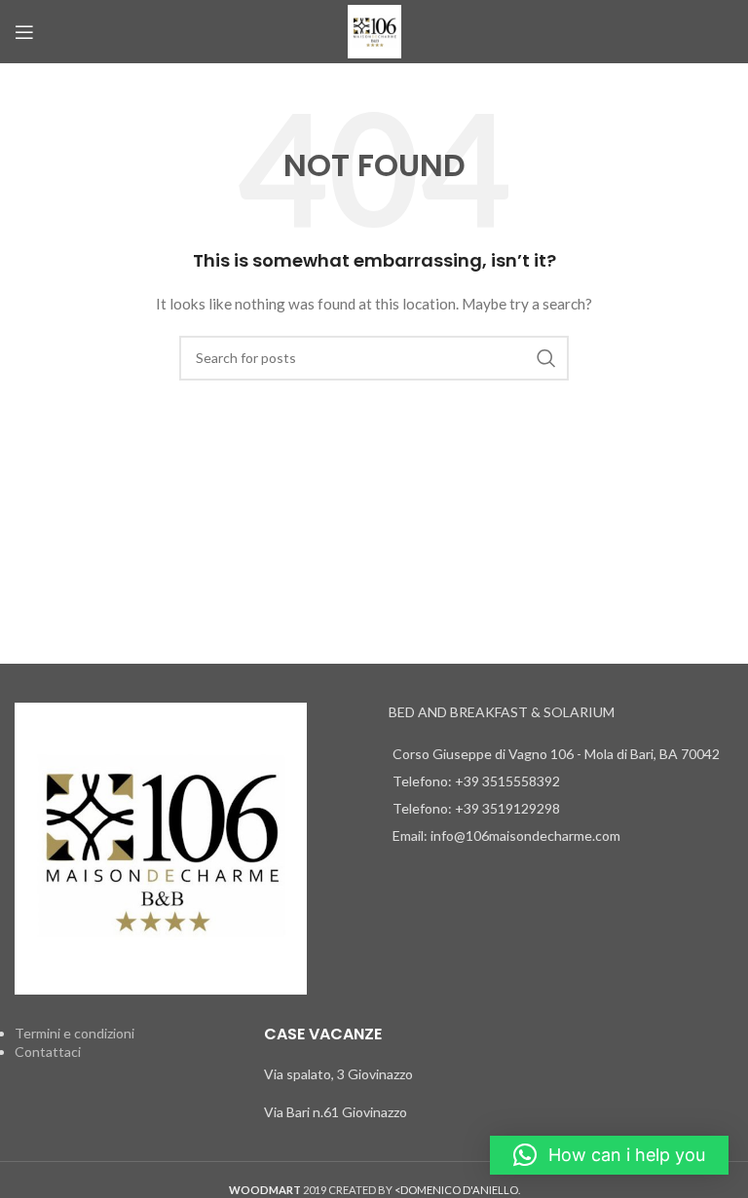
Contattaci (48, 1051)
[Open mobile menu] (24, 32)
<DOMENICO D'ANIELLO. (457, 1189)
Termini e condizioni (74, 1033)
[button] (609, 1155)
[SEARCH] (546, 358)
